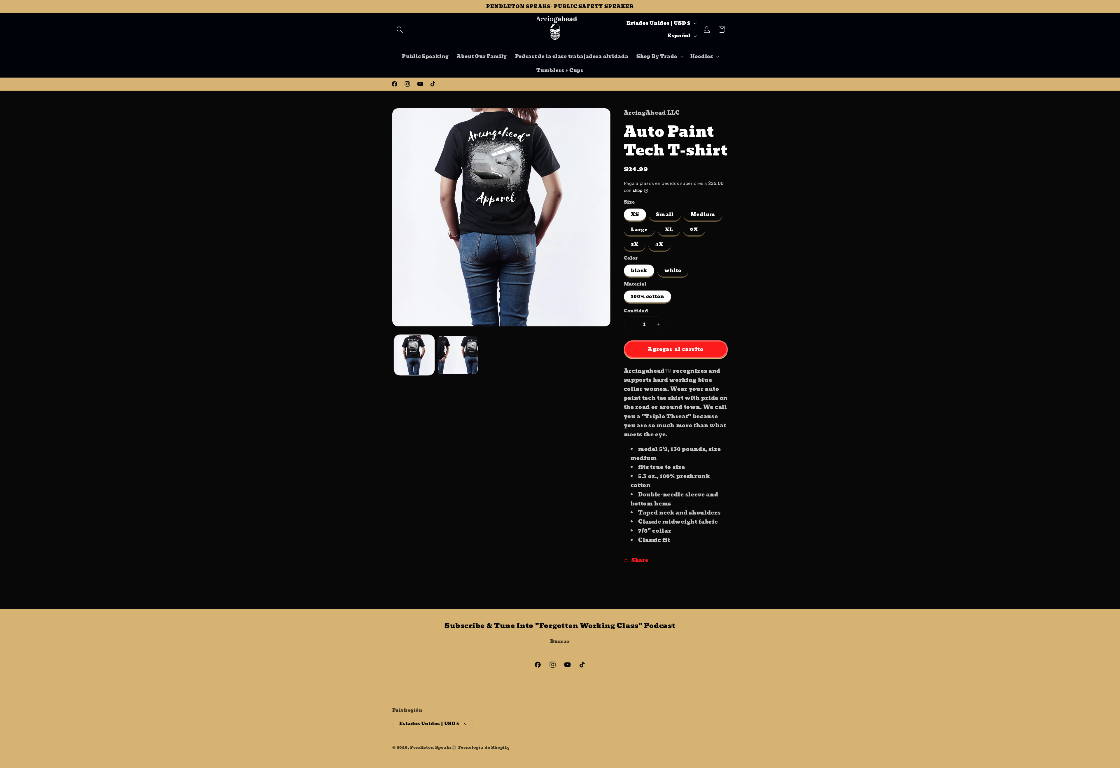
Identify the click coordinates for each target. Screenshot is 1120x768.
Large (639, 229)
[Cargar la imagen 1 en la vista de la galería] (414, 355)
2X (694, 229)
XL (669, 229)
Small (665, 214)
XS (635, 214)
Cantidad (636, 311)
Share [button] (639, 560)
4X (659, 244)
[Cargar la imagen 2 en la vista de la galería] (458, 355)
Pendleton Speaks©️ (433, 747)
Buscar (560, 641)
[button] (399, 29)
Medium (703, 214)
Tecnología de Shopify (484, 747)
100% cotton (647, 296)
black (639, 270)
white (673, 270)
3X (634, 244)
